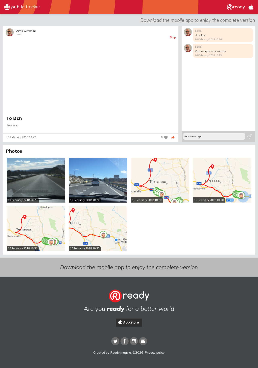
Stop (173, 37)
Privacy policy (155, 352)
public (25, 7)
